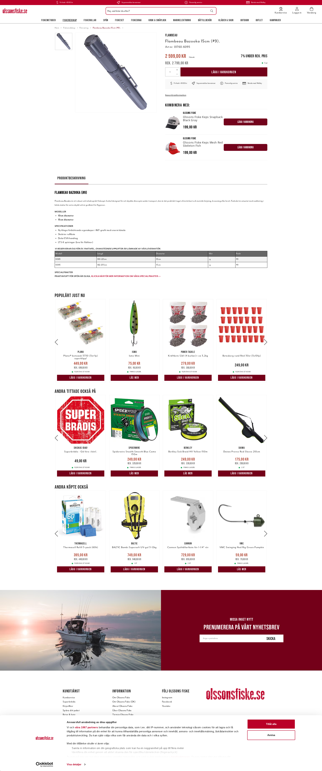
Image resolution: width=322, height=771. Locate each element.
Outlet (259, 20)
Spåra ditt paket (71, 710)
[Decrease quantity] (177, 74)
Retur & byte (69, 714)
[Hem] (15, 10)
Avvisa (271, 735)
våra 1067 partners (86, 727)
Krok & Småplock (157, 20)
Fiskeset (119, 20)
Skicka (270, 638)
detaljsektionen (180, 756)
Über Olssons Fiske (122, 710)
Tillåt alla (271, 724)
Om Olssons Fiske (121, 697)
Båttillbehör (205, 20)
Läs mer (134, 377)
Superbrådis (69, 701)
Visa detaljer (74, 764)
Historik (192, 57)
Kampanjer (275, 20)
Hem (57, 27)
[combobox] (160, 10)
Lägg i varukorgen (223, 72)
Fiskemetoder (48, 20)
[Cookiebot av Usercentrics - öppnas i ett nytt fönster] (44, 764)
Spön (105, 20)
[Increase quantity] (177, 70)
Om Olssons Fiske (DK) (124, 701)
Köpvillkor (68, 706)
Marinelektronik (182, 20)
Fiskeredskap (70, 20)
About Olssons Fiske (122, 706)
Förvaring (83, 27)
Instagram (167, 697)
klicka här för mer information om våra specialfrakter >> (125, 276)
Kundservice (69, 697)
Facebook (167, 701)
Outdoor (244, 20)
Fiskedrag (136, 20)
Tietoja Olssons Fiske (123, 714)
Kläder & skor (226, 20)
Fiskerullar (90, 20)
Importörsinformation (175, 95)
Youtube (166, 706)
